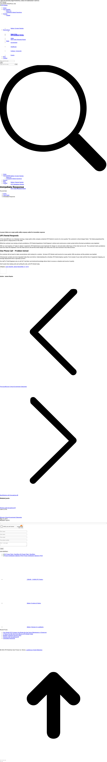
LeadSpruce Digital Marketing (34, 650)
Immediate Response (9, 638)
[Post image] (4, 506)
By (16, 266)
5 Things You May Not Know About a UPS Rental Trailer (18, 634)
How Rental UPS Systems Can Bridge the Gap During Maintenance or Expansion (25, 632)
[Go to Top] (53, 758)
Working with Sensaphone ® (8, 508)
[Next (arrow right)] (2, 761)
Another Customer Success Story (12, 635)
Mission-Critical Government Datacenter (11, 517)
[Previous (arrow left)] (0, 761)
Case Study (8, 266)
